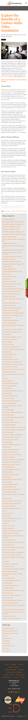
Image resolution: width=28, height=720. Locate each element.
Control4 (5, 636)
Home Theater (6, 641)
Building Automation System (10, 631)
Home (6, 664)
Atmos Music (7, 211)
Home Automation (7, 638)
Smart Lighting (6, 650)
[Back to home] (14, 3)
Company (13, 664)
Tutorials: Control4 (8, 674)
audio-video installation (7, 76)
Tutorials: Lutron (20, 674)
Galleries (22, 669)
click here (12, 201)
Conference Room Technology (10, 633)
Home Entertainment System (19, 211)
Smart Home (6, 648)
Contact (16, 677)
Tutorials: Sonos (7, 677)
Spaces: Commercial (14, 667)
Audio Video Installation (11, 208)
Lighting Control (7, 643)
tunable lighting (5, 165)
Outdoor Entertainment (9, 646)
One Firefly (24, 716)
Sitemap (23, 677)
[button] (26, 3)
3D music (17, 132)
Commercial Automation (10, 669)
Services (21, 664)
